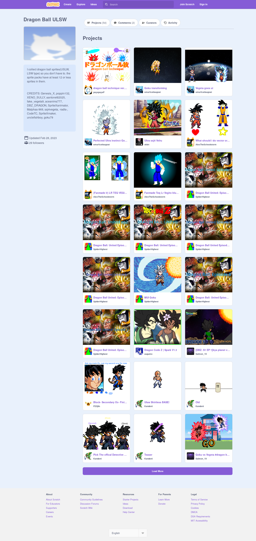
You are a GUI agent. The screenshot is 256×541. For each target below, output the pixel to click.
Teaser (148, 454)
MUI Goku (150, 297)
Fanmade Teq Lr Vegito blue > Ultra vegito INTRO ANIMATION (161, 192)
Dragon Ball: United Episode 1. (161, 245)
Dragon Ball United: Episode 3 (213, 192)
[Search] (106, 4)
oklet (146, 144)
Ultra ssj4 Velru (153, 140)
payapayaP (98, 92)
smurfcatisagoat (152, 92)
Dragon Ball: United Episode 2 (110, 245)
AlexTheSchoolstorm (206, 144)
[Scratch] (53, 4)
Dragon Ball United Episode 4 (213, 245)
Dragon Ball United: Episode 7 (110, 350)
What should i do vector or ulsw (213, 140)
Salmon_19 (201, 353)
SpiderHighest (203, 196)
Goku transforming (155, 88)
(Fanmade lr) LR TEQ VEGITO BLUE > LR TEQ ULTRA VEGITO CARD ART (110, 192)
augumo (148, 353)
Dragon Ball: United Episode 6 (213, 297)
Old (198, 402)
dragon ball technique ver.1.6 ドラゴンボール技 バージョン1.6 (110, 88)
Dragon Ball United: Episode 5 (110, 297)
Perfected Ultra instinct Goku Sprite (110, 140)
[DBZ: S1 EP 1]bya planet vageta (213, 350)
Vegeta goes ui (204, 88)
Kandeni (148, 406)
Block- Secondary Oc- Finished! (110, 402)
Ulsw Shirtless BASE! (156, 402)
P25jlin (96, 406)
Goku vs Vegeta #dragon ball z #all (213, 454)
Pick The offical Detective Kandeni (110, 454)
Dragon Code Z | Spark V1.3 (160, 350)
